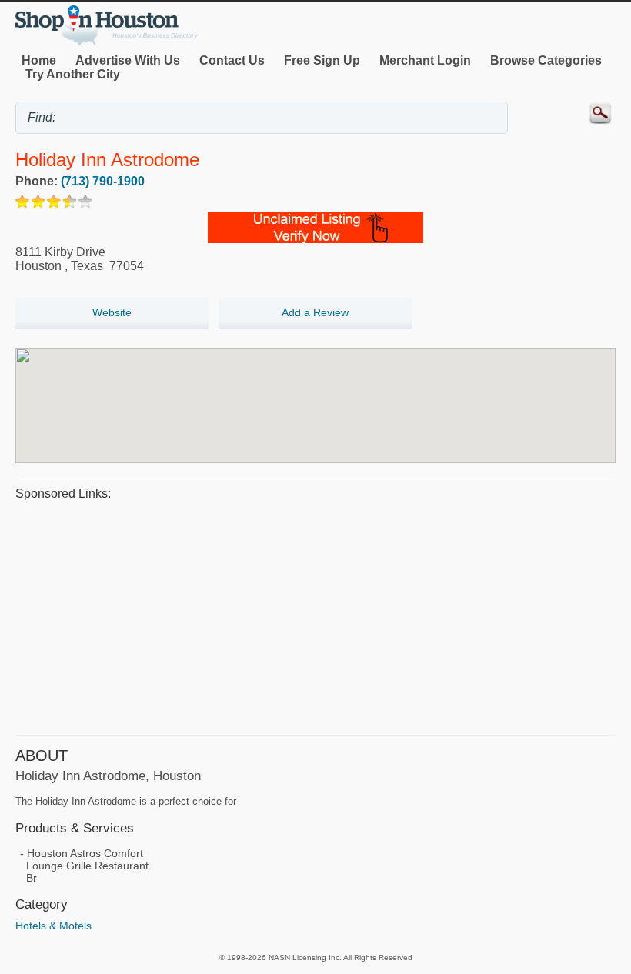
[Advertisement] (315, 615)
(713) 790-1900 (103, 181)
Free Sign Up (322, 60)
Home (39, 60)
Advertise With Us (127, 60)
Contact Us (232, 60)
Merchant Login (425, 60)
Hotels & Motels (53, 925)
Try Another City (72, 74)
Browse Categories (546, 60)
